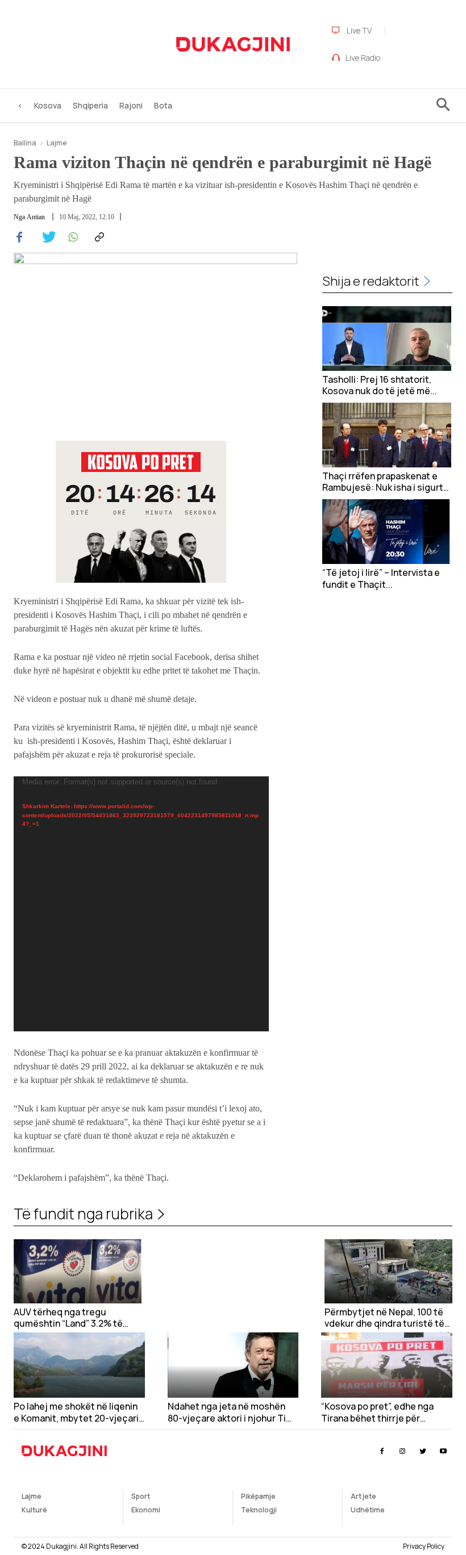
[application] (141, 903)
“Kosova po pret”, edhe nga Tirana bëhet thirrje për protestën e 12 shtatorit (377, 1412)
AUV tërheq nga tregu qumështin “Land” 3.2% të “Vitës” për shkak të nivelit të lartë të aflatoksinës (75, 1318)
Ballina (25, 143)
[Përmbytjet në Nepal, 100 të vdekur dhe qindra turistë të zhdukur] (388, 1271)
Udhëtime (368, 1510)
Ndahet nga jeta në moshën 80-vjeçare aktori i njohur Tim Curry (231, 1412)
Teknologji (259, 1510)
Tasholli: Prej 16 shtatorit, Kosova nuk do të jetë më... (379, 386)
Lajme (56, 143)
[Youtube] (443, 1451)
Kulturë (34, 1510)
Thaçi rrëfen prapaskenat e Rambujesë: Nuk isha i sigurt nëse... (382, 482)
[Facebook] (19, 237)
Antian (36, 217)
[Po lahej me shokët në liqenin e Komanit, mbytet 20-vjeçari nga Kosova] (79, 1365)
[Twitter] (45, 237)
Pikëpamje (258, 1496)
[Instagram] (402, 1451)
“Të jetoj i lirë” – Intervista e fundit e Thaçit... (381, 579)
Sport (140, 1496)
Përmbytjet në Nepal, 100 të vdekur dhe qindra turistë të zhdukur (384, 1318)
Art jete (363, 1496)
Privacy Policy (423, 1546)
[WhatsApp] (71, 237)
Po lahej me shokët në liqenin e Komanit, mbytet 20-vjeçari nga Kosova (76, 1412)
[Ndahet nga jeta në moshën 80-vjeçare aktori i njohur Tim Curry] (233, 1365)
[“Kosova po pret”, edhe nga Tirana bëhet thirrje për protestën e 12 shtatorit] (386, 1365)
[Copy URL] (97, 237)
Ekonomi (145, 1510)
